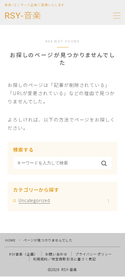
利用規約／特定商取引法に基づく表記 (64, 258)
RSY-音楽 (23, 16)
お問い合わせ (56, 254)
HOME (10, 240)
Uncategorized (64, 200)
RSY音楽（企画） (23, 254)
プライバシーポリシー (93, 254)
